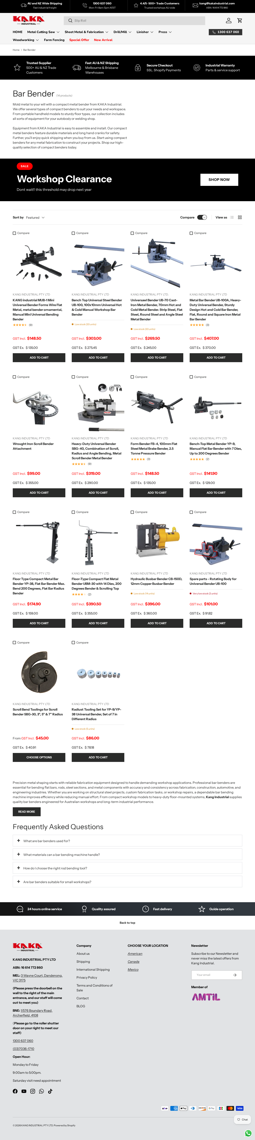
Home (16, 50)
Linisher (143, 32)
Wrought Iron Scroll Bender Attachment (33, 446)
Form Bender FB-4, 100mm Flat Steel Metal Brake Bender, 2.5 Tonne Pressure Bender (154, 448)
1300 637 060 (23, 1041)
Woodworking (23, 40)
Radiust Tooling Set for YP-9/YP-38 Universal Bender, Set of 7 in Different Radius (96, 714)
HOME (18, 32)
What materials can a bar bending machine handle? (61, 855)
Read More (26, 811)
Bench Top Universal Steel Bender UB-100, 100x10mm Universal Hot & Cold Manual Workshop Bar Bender (97, 307)
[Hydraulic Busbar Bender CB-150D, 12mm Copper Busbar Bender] (157, 542)
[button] (239, 20)
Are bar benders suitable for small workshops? (57, 882)
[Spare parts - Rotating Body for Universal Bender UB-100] (216, 542)
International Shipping (93, 969)
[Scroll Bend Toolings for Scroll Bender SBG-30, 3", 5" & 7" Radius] (39, 672)
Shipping (83, 961)
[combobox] (134, 20)
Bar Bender (29, 50)
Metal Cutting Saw (41, 32)
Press (163, 32)
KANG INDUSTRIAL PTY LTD (37, 1125)
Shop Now (219, 179)
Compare (187, 217)
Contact (82, 998)
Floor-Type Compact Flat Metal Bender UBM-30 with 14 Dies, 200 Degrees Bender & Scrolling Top (97, 583)
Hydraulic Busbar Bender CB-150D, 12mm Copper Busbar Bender (156, 581)
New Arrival (103, 40)
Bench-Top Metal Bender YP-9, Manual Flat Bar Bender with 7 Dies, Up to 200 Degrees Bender (216, 448)
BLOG (80, 1006)
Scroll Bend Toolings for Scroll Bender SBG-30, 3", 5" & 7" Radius (38, 711)
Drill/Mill (120, 32)
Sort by (18, 217)
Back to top (127, 922)
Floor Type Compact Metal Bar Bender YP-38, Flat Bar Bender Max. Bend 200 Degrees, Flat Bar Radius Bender (39, 586)
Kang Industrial (217, 797)
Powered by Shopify (64, 1125)
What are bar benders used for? (46, 841)
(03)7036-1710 (23, 1049)
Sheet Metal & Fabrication (84, 32)
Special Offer (79, 40)
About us (83, 954)
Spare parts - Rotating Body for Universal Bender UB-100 (213, 581)
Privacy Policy (86, 977)
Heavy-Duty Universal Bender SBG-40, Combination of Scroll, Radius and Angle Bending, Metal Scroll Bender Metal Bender (96, 451)
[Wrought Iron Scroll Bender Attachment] (39, 407)
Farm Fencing (54, 40)
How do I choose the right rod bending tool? (55, 868)
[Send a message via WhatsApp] (248, 1133)
